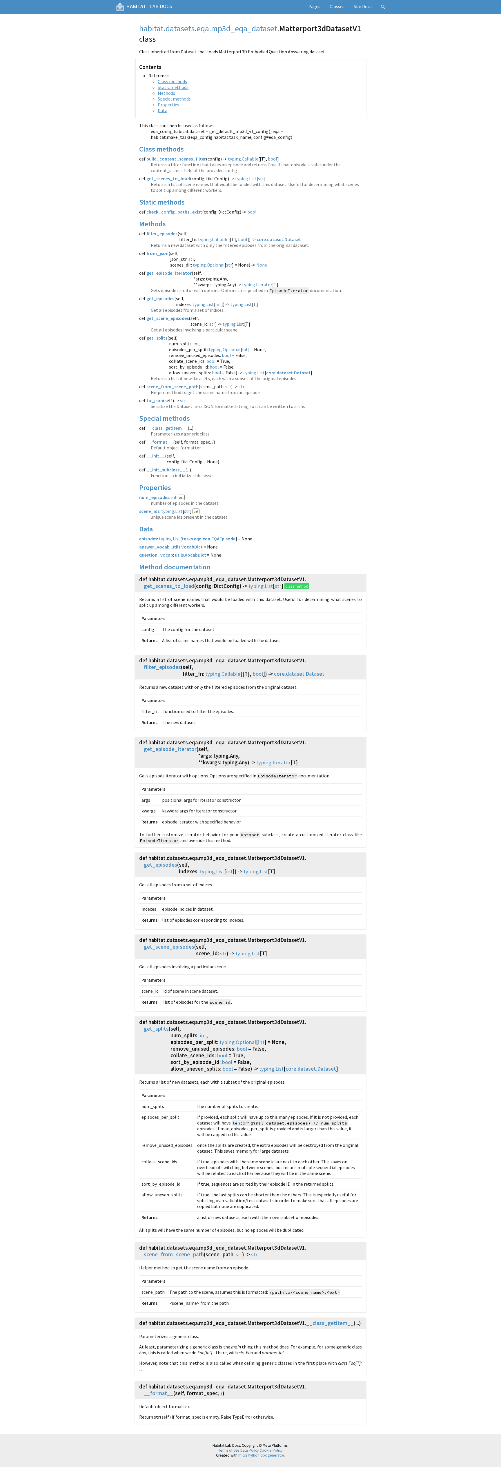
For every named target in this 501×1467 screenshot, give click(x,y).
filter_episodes (161, 233)
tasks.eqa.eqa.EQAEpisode (208, 539)
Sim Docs (363, 6)
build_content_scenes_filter (176, 159)
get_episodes (160, 298)
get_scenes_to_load (168, 178)
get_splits (156, 338)
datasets (180, 28)
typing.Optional (209, 265)
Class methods (172, 81)
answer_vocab (154, 547)
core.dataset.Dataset (279, 239)
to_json (154, 400)
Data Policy (249, 1450)
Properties (168, 104)
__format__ (159, 442)
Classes (337, 6)
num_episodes (154, 497)
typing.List (246, 178)
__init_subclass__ (165, 470)
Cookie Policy (270, 1450)
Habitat (136, 6)
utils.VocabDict (187, 547)
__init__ (155, 456)
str (261, 178)
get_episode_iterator (169, 273)
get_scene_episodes (167, 318)
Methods (166, 93)
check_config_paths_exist (174, 212)
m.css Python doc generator (261, 1455)
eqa (203, 28)
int (218, 304)
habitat (151, 28)
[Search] (383, 7)
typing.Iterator (257, 284)
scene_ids (149, 511)
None (261, 265)
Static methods (173, 87)
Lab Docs (161, 6)
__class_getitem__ (167, 428)
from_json (157, 253)
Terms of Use (228, 1450)
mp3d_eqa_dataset (244, 28)
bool (272, 159)
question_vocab (156, 555)
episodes (148, 539)
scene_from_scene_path (172, 386)
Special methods (174, 99)
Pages (314, 6)
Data (162, 110)
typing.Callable (243, 159)
